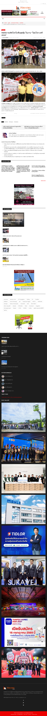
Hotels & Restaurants (14, 303)
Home (5, 22)
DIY (32, 299)
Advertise (23, 2)
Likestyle (14, 305)
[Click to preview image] (23, 54)
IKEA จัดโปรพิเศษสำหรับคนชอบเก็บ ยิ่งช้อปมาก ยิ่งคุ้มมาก (13, 264)
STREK (19, 308)
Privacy (29, 714)
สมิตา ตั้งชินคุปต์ (8, 387)
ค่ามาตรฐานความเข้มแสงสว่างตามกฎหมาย (9, 366)
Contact (26, 2)
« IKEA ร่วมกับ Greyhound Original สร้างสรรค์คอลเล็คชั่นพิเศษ (12, 127)
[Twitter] (23, 702)
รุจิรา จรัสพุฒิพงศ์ (8, 379)
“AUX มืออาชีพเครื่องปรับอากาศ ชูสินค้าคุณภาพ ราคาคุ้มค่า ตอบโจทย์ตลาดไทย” (19, 156)
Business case (13, 299)
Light (9, 22)
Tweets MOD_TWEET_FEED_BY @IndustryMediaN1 (11, 397)
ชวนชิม (30, 308)
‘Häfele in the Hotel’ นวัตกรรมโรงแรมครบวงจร (12, 235)
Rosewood (31, 305)
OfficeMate (20, 305)
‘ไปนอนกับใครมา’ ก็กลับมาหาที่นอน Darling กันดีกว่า (38, 171)
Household (23, 303)
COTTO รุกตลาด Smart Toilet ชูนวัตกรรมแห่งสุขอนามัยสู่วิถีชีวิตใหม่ (38, 166)
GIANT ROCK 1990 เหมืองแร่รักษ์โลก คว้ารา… (10, 346)
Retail (26, 305)
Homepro (11, 121)
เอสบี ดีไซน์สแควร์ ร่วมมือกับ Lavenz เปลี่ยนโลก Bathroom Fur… (15, 245)
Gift (19, 301)
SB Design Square (7, 308)
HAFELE (6, 121)
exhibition (6, 301)
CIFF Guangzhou (21, 299)
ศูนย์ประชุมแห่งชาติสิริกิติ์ (38, 308)
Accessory (6, 299)
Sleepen (14, 308)
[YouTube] (23, 705)
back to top (43, 180)
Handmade (40, 301)
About (19, 2)
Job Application (20, 714)
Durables (21, 22)
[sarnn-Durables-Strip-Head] (23, 12)
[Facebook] (23, 700)
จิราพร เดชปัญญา (8, 376)
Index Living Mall (7, 305)
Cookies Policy (34, 714)
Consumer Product (15, 22)
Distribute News (14, 714)
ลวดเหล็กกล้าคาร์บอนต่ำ (6, 356)
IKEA (28, 303)
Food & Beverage (13, 301)
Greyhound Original (26, 301)
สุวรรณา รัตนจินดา (6, 37)
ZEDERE (24, 308)
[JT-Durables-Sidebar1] (24, 194)
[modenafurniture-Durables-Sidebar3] (24, 322)
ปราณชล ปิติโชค (8, 383)
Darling (28, 299)
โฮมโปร (5, 310)
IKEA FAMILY (33, 303)
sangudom (38, 305)
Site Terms (25, 714)
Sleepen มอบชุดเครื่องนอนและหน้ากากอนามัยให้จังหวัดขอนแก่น (38, 176)
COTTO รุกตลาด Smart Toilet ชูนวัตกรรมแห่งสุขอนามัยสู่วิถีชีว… (15, 255)
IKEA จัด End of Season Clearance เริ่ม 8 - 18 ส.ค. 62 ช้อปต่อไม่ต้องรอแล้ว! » (33, 127)
